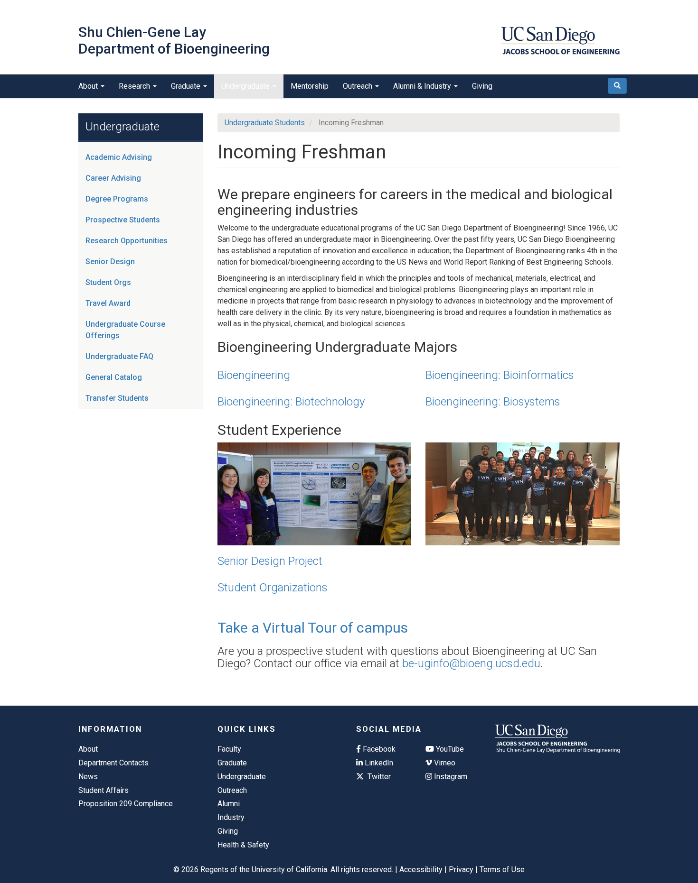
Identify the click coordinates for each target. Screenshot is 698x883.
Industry (231, 817)
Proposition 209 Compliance (125, 803)
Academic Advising (118, 157)
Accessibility (421, 869)
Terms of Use (502, 869)
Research (135, 86)
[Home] (560, 41)
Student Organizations (272, 587)
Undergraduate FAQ (119, 356)
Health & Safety (243, 844)
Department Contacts (113, 762)
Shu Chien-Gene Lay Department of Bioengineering (174, 40)
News (88, 776)
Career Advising (113, 178)
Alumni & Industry (423, 86)
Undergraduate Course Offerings (125, 330)
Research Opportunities (126, 240)
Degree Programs (116, 198)
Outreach (358, 86)
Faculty (229, 749)
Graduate (186, 86)
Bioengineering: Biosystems (492, 401)
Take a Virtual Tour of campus (312, 627)
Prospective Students (122, 219)
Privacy (461, 869)
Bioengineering (253, 375)
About (89, 86)
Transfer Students (117, 398)
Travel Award (108, 303)
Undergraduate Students (265, 122)
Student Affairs (103, 790)
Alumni (228, 803)
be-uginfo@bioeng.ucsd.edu (471, 663)
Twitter (378, 776)
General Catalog (113, 377)
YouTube (449, 749)
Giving (482, 86)
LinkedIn (378, 762)
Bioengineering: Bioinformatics (499, 375)
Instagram (449, 776)
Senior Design (110, 261)
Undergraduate (246, 86)
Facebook (378, 749)
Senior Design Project (269, 561)
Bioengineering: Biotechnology (291, 401)
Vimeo (443, 762)
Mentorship (310, 86)
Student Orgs (108, 282)
